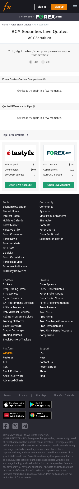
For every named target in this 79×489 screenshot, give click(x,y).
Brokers (7, 284)
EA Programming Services (18, 302)
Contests (45, 225)
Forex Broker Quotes (52, 289)
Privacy (23, 395)
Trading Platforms (13, 321)
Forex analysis (11, 243)
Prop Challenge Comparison (56, 321)
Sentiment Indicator (51, 238)
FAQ (42, 352)
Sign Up (59, 6)
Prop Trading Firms (14, 289)
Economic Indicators (15, 266)
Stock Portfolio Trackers (17, 339)
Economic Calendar (14, 206)
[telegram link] (25, 426)
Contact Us (46, 362)
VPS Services (10, 293)
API (5, 362)
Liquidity (8, 252)
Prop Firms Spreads (51, 325)
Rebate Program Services (18, 316)
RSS (5, 366)
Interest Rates (11, 215)
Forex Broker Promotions (54, 302)
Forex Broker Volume (52, 298)
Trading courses (12, 334)
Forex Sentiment (49, 234)
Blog (42, 375)
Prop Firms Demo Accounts (56, 330)
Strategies (46, 220)
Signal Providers (12, 298)
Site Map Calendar (64, 395)
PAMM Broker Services (16, 311)
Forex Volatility (12, 229)
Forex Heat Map (12, 261)
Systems (45, 211)
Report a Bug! (48, 366)
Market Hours (11, 211)
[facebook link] (6, 426)
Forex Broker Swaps (51, 293)
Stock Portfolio (12, 371)
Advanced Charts (13, 380)
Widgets (7, 352)
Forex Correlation (13, 234)
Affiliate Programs (13, 307)
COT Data (8, 248)
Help (42, 357)
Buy (36, 61)
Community (46, 206)
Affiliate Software (13, 375)
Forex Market (11, 225)
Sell (48, 61)
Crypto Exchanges (14, 330)
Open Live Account (20, 184)
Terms (7, 395)
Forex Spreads (48, 284)
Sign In (42, 6)
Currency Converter (14, 271)
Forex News (10, 238)
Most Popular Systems (53, 215)
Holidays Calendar (14, 220)
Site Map (40, 395)
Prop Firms (46, 316)
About (43, 371)
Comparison (47, 335)
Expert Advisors (12, 325)
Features (8, 357)
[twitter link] (15, 426)
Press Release (48, 307)
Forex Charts (47, 229)
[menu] (75, 7)
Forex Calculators (13, 257)
